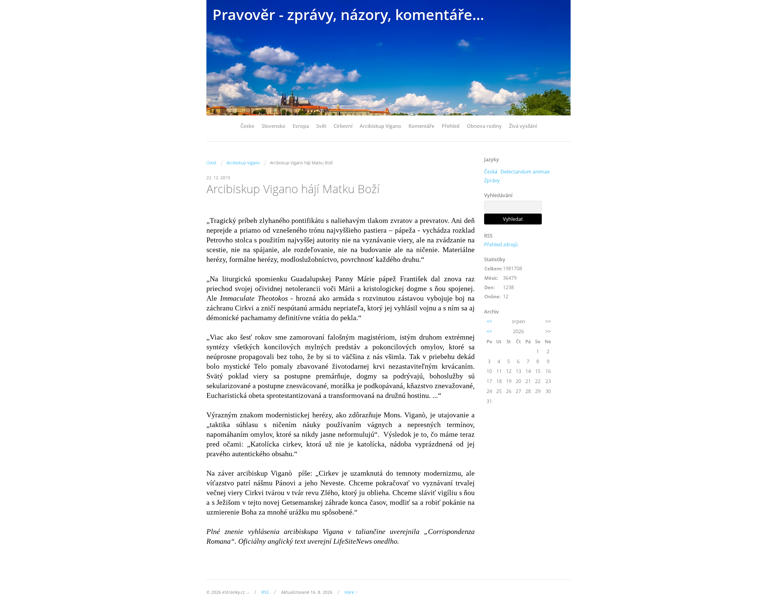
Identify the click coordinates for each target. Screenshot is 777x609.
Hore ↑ (351, 592)
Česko (247, 126)
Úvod (211, 163)
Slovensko (273, 126)
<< (489, 321)
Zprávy (492, 180)
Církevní (343, 126)
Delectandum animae (525, 171)
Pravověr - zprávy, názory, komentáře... (348, 14)
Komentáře (421, 126)
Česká (490, 171)
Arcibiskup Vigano (380, 126)
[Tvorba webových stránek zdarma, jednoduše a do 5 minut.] (248, 592)
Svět (321, 126)
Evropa (301, 126)
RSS (265, 592)
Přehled (451, 126)
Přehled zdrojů (501, 244)
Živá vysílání (523, 126)
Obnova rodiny (484, 126)
